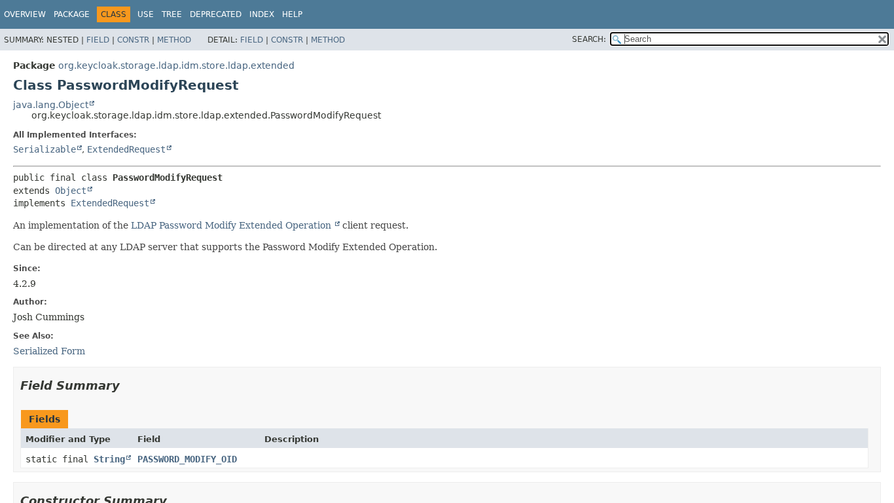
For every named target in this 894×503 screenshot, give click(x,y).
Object (70, 190)
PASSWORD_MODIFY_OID (187, 459)
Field (97, 40)
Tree (172, 14)
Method (174, 40)
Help (292, 14)
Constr (133, 40)
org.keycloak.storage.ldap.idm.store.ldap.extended (176, 65)
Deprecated (215, 14)
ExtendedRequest (126, 149)
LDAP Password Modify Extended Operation (232, 225)
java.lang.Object (50, 105)
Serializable (44, 149)
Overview (25, 14)
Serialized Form (49, 351)
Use (145, 14)
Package (72, 14)
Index (261, 14)
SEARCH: (589, 39)
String (109, 459)
